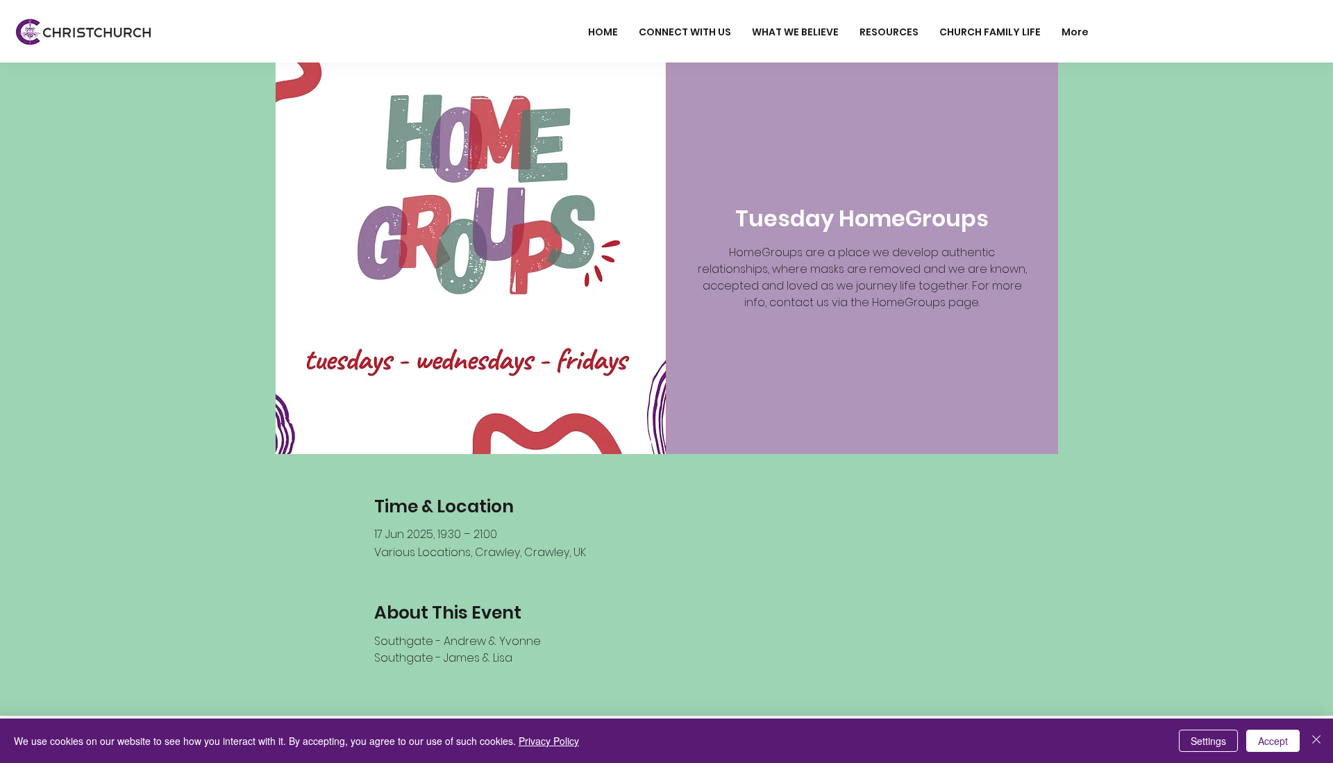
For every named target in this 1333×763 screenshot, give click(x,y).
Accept (1273, 741)
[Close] (1316, 741)
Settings (1208, 741)
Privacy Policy (549, 741)
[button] (684, 32)
